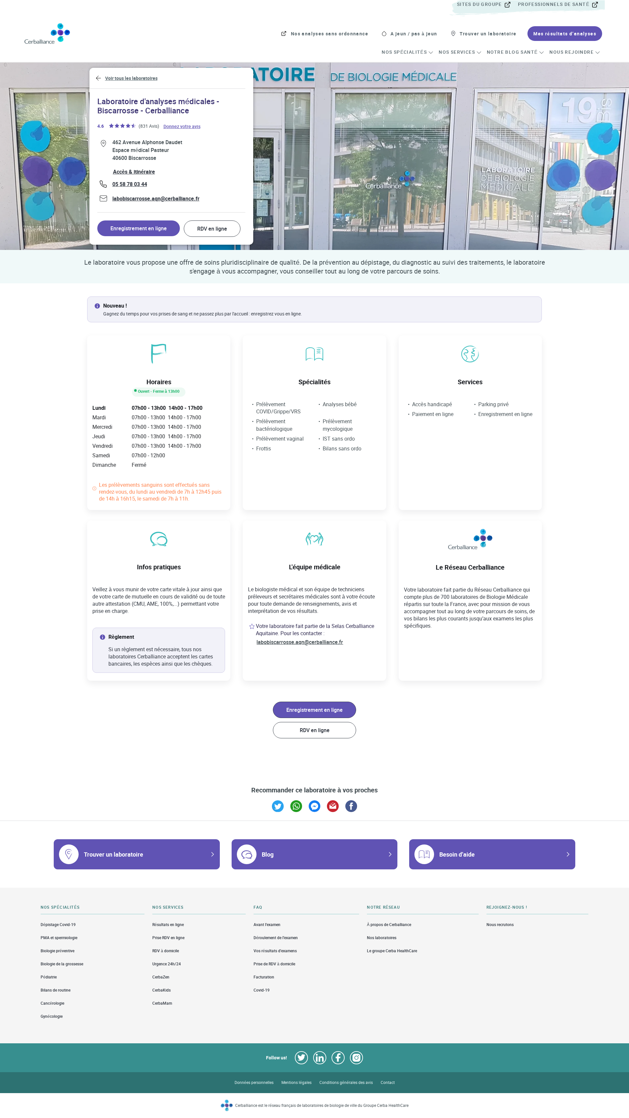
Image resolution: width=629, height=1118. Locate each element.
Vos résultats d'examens (275, 950)
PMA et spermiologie (59, 937)
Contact (388, 1082)
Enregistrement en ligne (138, 228)
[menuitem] (486, 4)
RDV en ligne (212, 228)
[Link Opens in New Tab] (277, 806)
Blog (268, 854)
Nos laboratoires (381, 937)
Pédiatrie (49, 977)
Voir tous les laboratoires (131, 78)
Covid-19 (262, 990)
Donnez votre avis (182, 126)
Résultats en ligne (168, 924)
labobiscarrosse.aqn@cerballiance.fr (156, 198)
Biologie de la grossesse (62, 963)
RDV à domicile (165, 950)
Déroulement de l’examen (276, 937)
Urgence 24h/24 (166, 963)
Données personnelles (254, 1082)
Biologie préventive (57, 950)
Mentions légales (296, 1082)
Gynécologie (52, 1016)
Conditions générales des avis (346, 1082)
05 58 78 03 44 (129, 184)
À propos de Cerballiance (389, 924)
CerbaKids (161, 990)
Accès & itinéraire (134, 171)
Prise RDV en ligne (168, 937)
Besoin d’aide (457, 854)
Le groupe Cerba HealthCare (392, 950)
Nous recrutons (500, 924)
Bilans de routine (55, 990)
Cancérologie (52, 1003)
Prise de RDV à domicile (274, 963)
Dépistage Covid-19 (58, 924)
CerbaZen (160, 977)
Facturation (264, 977)
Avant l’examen (267, 924)
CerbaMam (162, 1003)
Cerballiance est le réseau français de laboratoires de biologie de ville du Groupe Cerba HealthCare (322, 1105)
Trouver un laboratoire (113, 854)
